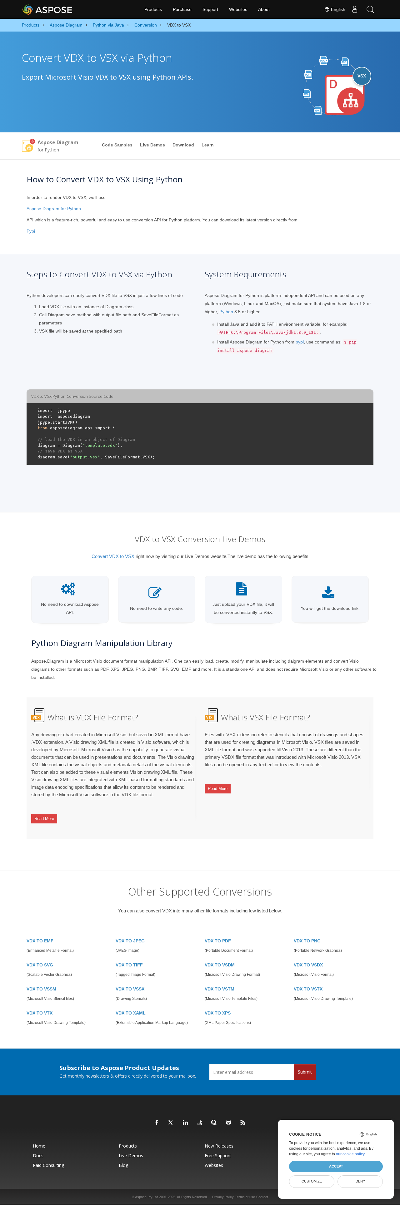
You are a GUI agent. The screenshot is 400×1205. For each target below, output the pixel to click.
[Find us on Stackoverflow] (200, 1123)
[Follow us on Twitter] (171, 1123)
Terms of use (245, 1197)
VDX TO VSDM (220, 964)
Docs (38, 1155)
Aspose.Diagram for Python (54, 208)
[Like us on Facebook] (157, 1123)
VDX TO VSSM (41, 988)
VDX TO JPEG (130, 940)
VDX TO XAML (131, 1012)
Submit (305, 1072)
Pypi (31, 231)
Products (153, 9)
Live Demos (152, 144)
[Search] (370, 9)
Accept (336, 1166)
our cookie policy (350, 1154)
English (337, 9)
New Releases (219, 1146)
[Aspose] (47, 9)
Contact (262, 1197)
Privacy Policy (223, 1197)
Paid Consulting (48, 1165)
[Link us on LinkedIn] (186, 1123)
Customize (312, 1181)
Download (183, 144)
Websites (238, 9)
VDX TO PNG (307, 940)
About (264, 9)
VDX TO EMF (40, 940)
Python (226, 311)
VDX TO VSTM (219, 988)
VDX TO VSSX (130, 988)
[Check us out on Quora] (214, 1123)
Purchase (182, 9)
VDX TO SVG (40, 964)
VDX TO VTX (39, 1012)
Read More (44, 818)
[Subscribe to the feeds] (243, 1123)
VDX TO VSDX (308, 964)
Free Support (218, 1155)
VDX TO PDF (218, 940)
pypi (300, 341)
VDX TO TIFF (129, 964)
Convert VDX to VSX (113, 556)
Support (210, 9)
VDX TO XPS (218, 1012)
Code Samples (117, 144)
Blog (123, 1165)
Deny (360, 1181)
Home (39, 1146)
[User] (354, 9)
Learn (208, 144)
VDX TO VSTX (308, 988)
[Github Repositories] (229, 1123)
